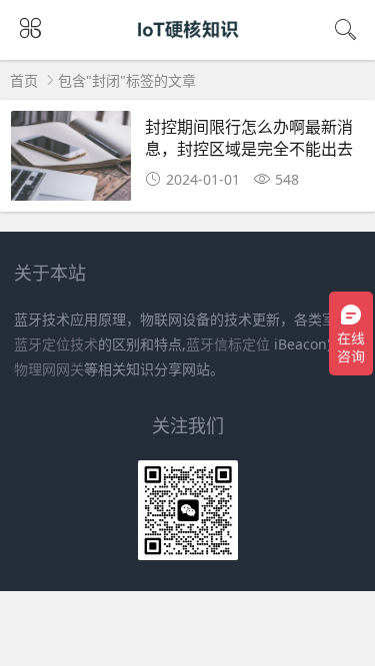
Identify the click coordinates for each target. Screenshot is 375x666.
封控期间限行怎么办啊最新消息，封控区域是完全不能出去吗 (249, 149)
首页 (24, 80)
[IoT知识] (187, 47)
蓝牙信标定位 (228, 343)
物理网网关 (49, 368)
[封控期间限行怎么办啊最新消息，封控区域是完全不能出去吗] (71, 161)
